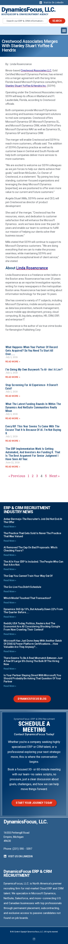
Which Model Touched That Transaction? (27, 598)
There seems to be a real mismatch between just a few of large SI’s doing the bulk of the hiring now (33, 661)
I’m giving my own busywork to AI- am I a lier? (33, 369)
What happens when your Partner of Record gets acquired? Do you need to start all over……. (31, 350)
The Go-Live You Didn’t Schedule (22, 586)
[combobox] (25, 20)
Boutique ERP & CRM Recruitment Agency (24, 14)
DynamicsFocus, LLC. (28, 9)
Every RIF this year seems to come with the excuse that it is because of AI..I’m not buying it (33, 430)
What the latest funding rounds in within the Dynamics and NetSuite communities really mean (33, 407)
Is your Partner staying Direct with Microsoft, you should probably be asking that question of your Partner (32, 678)
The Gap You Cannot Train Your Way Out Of (28, 575)
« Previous (17, 476)
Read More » (12, 361)
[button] (64, 31)
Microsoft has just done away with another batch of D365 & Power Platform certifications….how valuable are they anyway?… (33, 643)
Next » (54, 476)
